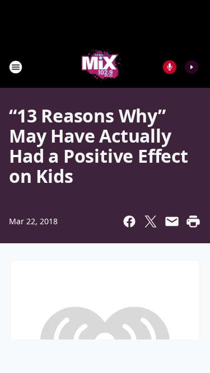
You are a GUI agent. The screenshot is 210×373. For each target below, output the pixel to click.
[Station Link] (101, 67)
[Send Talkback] (169, 67)
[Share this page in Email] (172, 221)
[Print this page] (193, 221)
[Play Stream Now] (191, 67)
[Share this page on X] (150, 221)
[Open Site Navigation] (15, 67)
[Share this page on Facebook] (129, 221)
